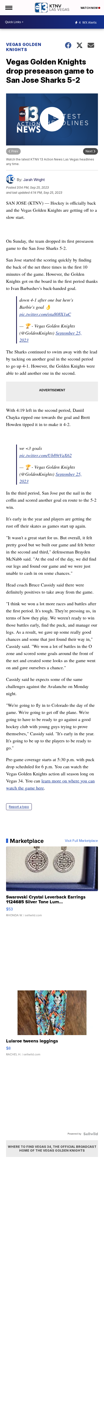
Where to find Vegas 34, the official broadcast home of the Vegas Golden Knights (52, 1148)
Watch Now (89, 7)
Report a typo (19, 807)
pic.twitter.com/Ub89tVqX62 (45, 455)
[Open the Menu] (8, 7)
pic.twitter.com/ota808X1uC (45, 314)
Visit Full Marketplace (81, 841)
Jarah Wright (34, 179)
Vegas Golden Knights (23, 47)
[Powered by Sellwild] (90, 1134)
